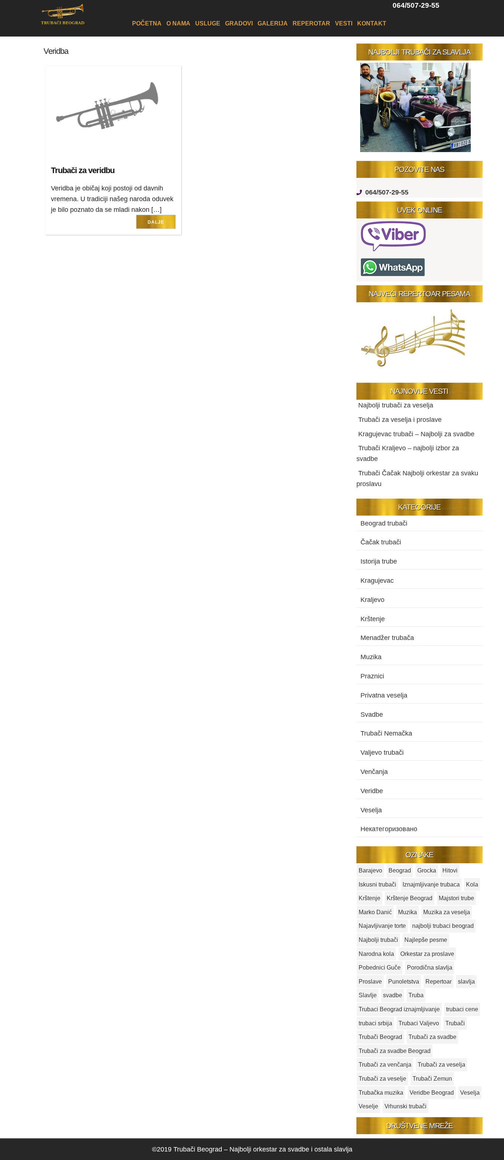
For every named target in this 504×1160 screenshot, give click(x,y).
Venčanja (374, 771)
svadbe (392, 995)
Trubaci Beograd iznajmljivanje (399, 1009)
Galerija (273, 23)
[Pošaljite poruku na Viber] (395, 251)
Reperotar (311, 23)
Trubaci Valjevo (418, 1023)
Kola (472, 884)
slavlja (466, 981)
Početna (147, 23)
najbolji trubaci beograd (443, 926)
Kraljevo (372, 599)
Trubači (455, 1023)
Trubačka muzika (381, 1093)
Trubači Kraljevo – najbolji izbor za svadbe (407, 453)
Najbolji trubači (378, 940)
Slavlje (368, 995)
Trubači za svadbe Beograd (395, 1051)
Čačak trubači (380, 542)
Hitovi (450, 870)
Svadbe (371, 714)
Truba (416, 995)
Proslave (370, 981)
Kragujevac (377, 580)
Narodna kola (376, 954)
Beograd (400, 870)
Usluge (207, 23)
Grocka (426, 870)
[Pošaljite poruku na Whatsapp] (392, 276)
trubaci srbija (375, 1023)
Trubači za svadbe (432, 1037)
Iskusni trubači (377, 884)
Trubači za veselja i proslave (400, 419)
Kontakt (371, 23)
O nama (178, 23)
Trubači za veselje (382, 1078)
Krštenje (372, 619)
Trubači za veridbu (82, 170)
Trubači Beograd (380, 1037)
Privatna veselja (383, 695)
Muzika (371, 657)
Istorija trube (378, 561)
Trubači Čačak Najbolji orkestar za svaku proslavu (417, 478)
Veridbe (371, 791)
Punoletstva (403, 981)
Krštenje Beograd (409, 898)
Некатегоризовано (388, 829)
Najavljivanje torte (382, 926)
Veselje (368, 1106)
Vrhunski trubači (405, 1106)
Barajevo (370, 870)
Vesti (343, 23)
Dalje (156, 222)
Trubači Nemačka (386, 733)
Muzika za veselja (446, 912)
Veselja (371, 810)
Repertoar (438, 981)
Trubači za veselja (441, 1064)
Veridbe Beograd (432, 1093)
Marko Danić (375, 912)
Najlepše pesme (425, 940)
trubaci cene (462, 1009)
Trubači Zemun (432, 1078)
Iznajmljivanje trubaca (431, 884)
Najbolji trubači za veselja (395, 405)
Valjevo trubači (382, 752)
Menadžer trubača (387, 637)
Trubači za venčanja (385, 1064)
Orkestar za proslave (427, 954)
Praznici (372, 676)
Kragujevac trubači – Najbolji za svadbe (416, 434)
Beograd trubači (383, 523)
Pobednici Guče (380, 967)
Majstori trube (456, 898)
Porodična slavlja (429, 967)
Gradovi (239, 23)
